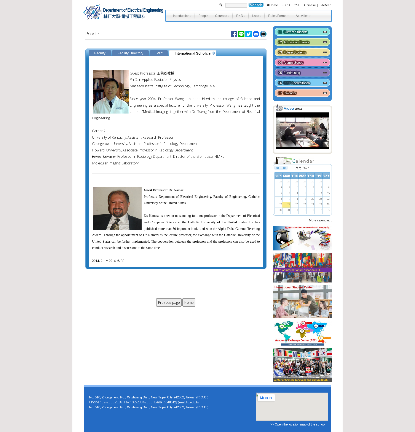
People (203, 16)
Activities (302, 16)
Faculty (99, 53)
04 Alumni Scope (290, 62)
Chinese (310, 5)
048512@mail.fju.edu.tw (182, 402)
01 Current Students (293, 32)
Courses (221, 16)
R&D (239, 16)
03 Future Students (292, 52)
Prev (281, 132)
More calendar (319, 220)
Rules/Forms (277, 16)
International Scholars (193, 53)
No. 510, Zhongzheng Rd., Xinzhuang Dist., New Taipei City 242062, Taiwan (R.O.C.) (148, 397)
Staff (158, 53)
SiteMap (325, 5)
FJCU (286, 5)
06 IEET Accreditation (294, 83)
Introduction (181, 16)
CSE (297, 5)
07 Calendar (287, 93)
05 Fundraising (289, 73)
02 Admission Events (293, 42)
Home (273, 5)
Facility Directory (130, 53)
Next (323, 132)
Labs (255, 16)
